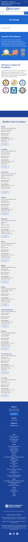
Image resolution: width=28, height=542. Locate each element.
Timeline (14, 442)
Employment (14, 484)
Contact (14, 495)
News (14, 492)
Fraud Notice (18, 514)
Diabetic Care (14, 458)
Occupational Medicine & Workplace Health (14, 457)
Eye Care (14, 454)
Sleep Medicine (14, 448)
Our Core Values (14, 440)
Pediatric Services (14, 451)
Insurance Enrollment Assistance (14, 475)
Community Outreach (14, 439)
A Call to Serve (14, 437)
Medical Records (14, 491)
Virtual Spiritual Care (14, 472)
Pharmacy (14, 470)
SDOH (14, 464)
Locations (14, 489)
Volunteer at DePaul (14, 449)
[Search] (26, 13)
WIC (14, 473)
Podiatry (14, 461)
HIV (14, 467)
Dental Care (14, 452)
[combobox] (12, 13)
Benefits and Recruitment (14, 485)
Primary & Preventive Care (14, 446)
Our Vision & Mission (14, 436)
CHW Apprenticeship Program (14, 482)
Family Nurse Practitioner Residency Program (14, 480)
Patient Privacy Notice (11, 514)
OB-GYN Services (14, 463)
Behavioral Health (14, 460)
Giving (14, 494)
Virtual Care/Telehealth (14, 476)
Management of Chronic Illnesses (14, 469)
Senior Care (14, 455)
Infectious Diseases (14, 466)
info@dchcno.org (14, 425)
